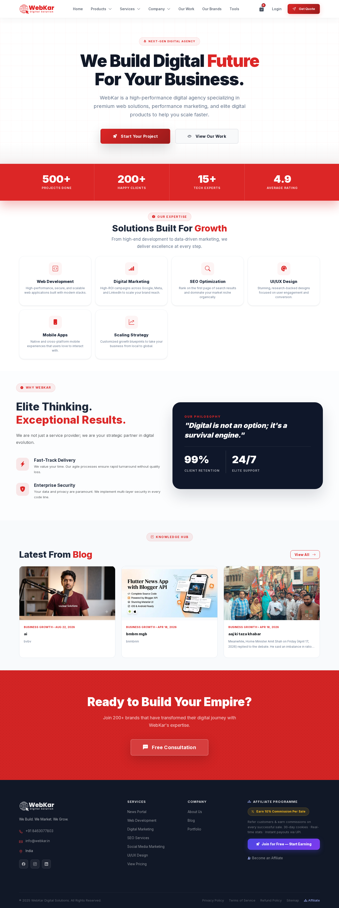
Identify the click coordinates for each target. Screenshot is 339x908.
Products (98, 9)
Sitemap (293, 900)
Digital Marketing (140, 829)
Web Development (141, 820)
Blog (191, 820)
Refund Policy (271, 900)
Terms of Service (242, 900)
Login (277, 9)
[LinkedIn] (46, 864)
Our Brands (212, 9)
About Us (195, 812)
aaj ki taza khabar (244, 634)
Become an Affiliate (267, 858)
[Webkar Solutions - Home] (37, 9)
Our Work (186, 9)
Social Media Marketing (146, 847)
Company (156, 9)
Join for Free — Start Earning (286, 844)
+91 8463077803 (39, 831)
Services (127, 9)
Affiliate (314, 900)
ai (25, 634)
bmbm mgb (136, 634)
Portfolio (194, 829)
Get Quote (307, 9)
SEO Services (138, 838)
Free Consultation (174, 747)
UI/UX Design (137, 855)
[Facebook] (23, 864)
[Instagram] (35, 864)
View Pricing (137, 864)
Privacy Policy (213, 900)
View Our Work (211, 136)
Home (78, 9)
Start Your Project (139, 136)
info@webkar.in (38, 841)
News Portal (136, 812)
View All (302, 554)
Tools (234, 9)
